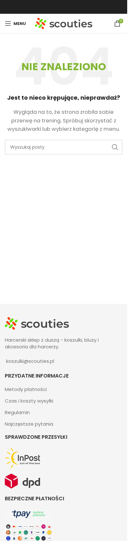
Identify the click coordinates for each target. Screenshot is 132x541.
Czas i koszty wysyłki (29, 400)
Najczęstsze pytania (29, 423)
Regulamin (17, 412)
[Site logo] (63, 23)
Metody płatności (26, 389)
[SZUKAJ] (115, 147)
